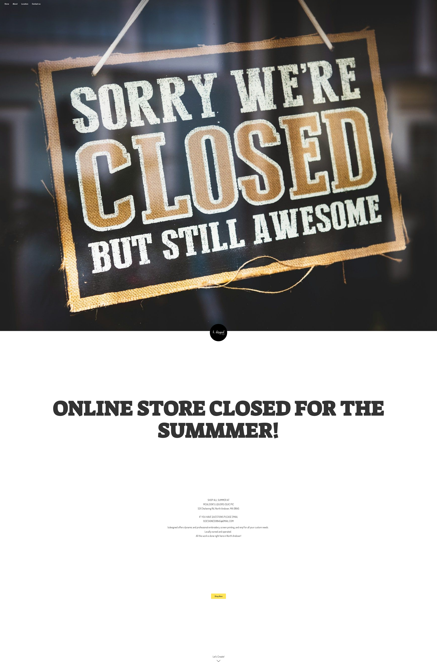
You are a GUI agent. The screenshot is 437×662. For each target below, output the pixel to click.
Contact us (36, 4)
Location (24, 4)
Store (7, 4)
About (15, 4)
